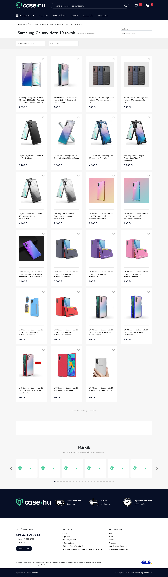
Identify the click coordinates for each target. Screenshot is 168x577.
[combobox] (136, 32)
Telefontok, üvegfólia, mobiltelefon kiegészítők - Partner (82, 549)
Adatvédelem (32, 572)
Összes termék (33, 24)
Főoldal (43, 16)
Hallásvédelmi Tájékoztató (118, 549)
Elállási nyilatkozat (69, 540)
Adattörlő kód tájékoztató (118, 546)
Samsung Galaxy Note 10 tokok (69, 24)
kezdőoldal (20, 24)
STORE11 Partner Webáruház (73, 546)
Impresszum (20, 572)
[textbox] (63, 43)
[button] (54, 481)
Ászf (110, 533)
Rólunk (74, 16)
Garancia (112, 543)
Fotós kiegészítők (68, 543)
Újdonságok (59, 16)
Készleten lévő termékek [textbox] (25, 43)
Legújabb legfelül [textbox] (128, 33)
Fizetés (111, 540)
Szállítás (88, 16)
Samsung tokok (48, 24)
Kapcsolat (103, 16)
